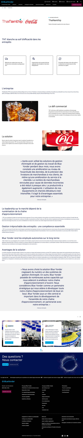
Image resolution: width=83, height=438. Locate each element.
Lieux (43, 392)
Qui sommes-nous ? (46, 387)
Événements (44, 403)
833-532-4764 (5, 387)
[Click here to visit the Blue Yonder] (2, 7)
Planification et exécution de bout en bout (30, 387)
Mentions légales (25, 423)
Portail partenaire (65, 392)
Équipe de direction (46, 396)
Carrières (44, 394)
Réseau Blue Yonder (26, 390)
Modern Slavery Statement (47, 418)
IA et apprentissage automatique (28, 392)
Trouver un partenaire (66, 387)
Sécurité (43, 405)
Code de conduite (25, 425)
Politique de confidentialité (27, 418)
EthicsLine (44, 416)
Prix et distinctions (46, 401)
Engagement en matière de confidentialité (30, 416)
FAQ (43, 407)
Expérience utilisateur (26, 398)
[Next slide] (80, 317)
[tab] (40, 350)
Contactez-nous (45, 409)
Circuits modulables (26, 396)
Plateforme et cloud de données (28, 394)
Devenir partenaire (65, 390)
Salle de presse (45, 398)
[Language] (77, 2)
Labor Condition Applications (48, 421)
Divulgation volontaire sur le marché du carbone (71, 422)
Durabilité (44, 390)
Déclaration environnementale (68, 416)
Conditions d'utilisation (26, 421)
